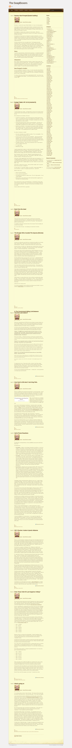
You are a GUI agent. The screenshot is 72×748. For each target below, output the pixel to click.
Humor (48, 41)
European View (49, 35)
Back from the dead (20, 209)
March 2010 (49, 133)
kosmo (21, 22)
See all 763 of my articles (27, 22)
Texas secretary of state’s (22, 622)
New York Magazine (35, 581)
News (48, 42)
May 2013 (48, 85)
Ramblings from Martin (50, 49)
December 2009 (49, 137)
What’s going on (19, 683)
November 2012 (49, 93)
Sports (15, 428)
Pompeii (26, 98)
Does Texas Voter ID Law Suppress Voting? (27, 592)
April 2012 (48, 102)
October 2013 (49, 79)
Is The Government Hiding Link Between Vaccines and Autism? (26, 312)
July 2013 (48, 83)
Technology (49, 55)
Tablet (19, 205)
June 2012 (48, 99)
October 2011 (49, 109)
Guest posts (49, 37)
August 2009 (49, 142)
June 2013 (48, 84)
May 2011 (48, 116)
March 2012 (49, 103)
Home (12, 10)
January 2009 (49, 151)
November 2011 (49, 108)
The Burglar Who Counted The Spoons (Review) (28, 233)
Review (15, 97)
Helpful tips (49, 40)
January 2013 (49, 90)
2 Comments (17, 440)
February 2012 (49, 104)
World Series (36, 731)
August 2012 (49, 97)
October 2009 (49, 140)
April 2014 (48, 74)
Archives (30, 10)
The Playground (49, 60)
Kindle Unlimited (20, 286)
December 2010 (49, 122)
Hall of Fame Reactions (21, 433)
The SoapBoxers (18, 3)
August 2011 (49, 112)
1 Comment (17, 109)
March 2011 (49, 118)
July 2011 (48, 113)
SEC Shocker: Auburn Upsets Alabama (26, 530)
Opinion (48, 45)
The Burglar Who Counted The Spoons (32, 697)
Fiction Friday (49, 36)
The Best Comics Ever (56, 168)
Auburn (20, 588)
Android (16, 205)
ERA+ (20, 407)
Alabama (16, 588)
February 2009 (49, 150)
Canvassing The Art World (51, 31)
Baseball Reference (36, 409)
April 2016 (48, 70)
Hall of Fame (21, 526)
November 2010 (49, 123)
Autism (16, 378)
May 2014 (48, 73)
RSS (12, 6)
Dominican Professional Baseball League (22, 731)
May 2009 (48, 146)
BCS (22, 588)
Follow (16, 10)
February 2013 (49, 89)
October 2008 (49, 155)
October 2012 (49, 94)
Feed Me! (21, 10)
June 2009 (48, 145)
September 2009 (49, 141)
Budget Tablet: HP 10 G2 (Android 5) (25, 102)
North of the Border (50, 44)
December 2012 (49, 92)
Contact (26, 10)
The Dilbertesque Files (50, 56)
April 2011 (48, 117)
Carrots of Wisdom (50, 32)
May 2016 (48, 69)
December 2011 (49, 107)
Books (16, 307)
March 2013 (49, 88)
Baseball (16, 526)
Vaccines (19, 378)
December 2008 (49, 152)
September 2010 (49, 126)
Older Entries (19, 735)
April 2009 (48, 147)
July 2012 (48, 98)
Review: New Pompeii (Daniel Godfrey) (26, 15)
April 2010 (48, 132)
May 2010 (48, 131)
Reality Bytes (49, 50)
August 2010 (49, 127)
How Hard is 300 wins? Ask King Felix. (25, 382)
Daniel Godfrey (17, 98)
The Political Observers (18, 679)
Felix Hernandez (18, 429)
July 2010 (48, 128)
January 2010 (49, 136)
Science (15, 377)
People (48, 46)
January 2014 (49, 75)
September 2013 (49, 80)
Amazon (18, 76)
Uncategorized (16, 229)
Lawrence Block (20, 307)
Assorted (15, 730)
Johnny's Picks (50, 59)
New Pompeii (22, 98)
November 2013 (49, 78)
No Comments (17, 320)
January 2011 (49, 121)
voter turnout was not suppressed (36, 604)
